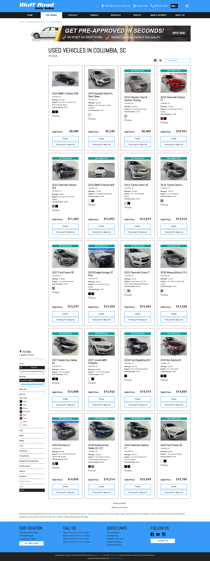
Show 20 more (119, 503)
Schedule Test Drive (115, 539)
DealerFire (98, 555)
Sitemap (120, 558)
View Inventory (113, 532)
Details (65, 139)
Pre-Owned (51, 15)
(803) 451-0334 (75, 532)
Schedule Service (114, 545)
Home (30, 15)
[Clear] (31, 355)
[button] (187, 6)
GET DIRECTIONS (31, 543)
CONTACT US (162, 541)
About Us (180, 15)
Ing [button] (173, 6)
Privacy (112, 558)
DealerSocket (114, 555)
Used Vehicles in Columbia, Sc (37, 22)
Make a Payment (158, 15)
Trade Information (114, 542)
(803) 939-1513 (77, 536)
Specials (72, 15)
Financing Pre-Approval (65, 144)
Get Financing (112, 536)
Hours (86, 532)
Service (137, 15)
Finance (94, 15)
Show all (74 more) (119, 507)
